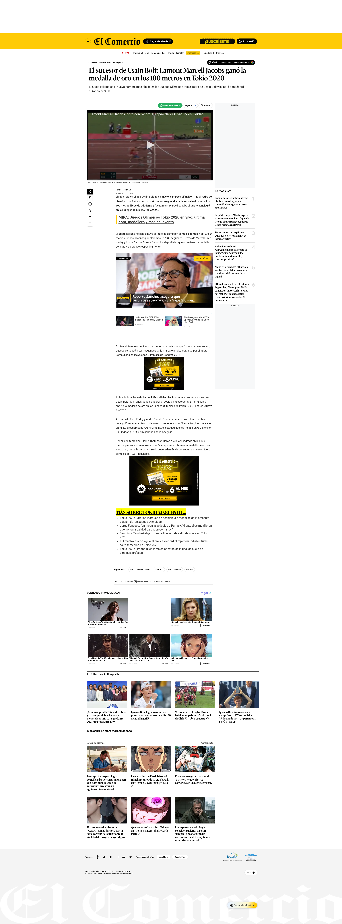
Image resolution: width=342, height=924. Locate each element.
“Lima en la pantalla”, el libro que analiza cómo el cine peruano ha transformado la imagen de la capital (231, 271)
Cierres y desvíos (224, 53)
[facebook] (97, 843)
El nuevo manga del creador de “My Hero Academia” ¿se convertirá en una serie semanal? (193, 766)
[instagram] (110, 843)
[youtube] (117, 843)
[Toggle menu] (88, 41)
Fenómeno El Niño (140, 53)
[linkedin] (123, 843)
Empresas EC (193, 53)
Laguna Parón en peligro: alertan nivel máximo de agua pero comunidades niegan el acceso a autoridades (231, 202)
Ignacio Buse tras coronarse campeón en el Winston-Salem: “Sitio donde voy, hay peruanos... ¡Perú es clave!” (237, 702)
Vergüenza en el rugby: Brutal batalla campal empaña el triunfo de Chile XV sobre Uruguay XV (193, 701)
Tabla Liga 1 (208, 53)
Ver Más (189, 560)
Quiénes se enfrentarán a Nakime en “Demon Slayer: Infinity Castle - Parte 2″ (150, 817)
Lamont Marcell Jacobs (140, 560)
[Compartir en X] (90, 210)
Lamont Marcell (174, 560)
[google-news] (130, 843)
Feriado (170, 53)
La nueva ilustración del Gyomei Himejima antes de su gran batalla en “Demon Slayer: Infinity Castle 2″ (150, 767)
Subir (249, 859)
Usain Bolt (159, 560)
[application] (150, 145)
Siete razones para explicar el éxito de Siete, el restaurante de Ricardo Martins (230, 235)
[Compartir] (90, 191)
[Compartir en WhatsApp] (90, 197)
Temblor (180, 53)
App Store (163, 843)
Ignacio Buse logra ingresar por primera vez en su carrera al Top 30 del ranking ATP (151, 701)
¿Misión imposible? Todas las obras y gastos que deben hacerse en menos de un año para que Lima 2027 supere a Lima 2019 (106, 702)
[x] (104, 843)
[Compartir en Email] (90, 217)
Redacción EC (125, 190)
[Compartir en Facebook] (90, 204)
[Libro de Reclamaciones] (251, 843)
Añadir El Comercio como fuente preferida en (231, 62)
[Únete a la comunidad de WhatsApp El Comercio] (170, 105)
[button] (150, 145)
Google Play (180, 843)
